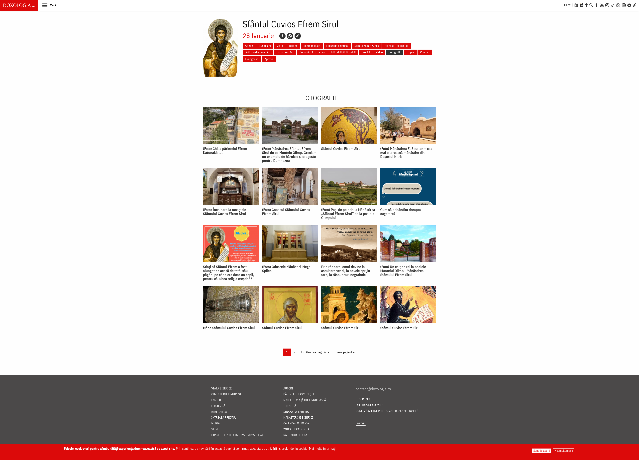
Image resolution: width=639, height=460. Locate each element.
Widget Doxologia (296, 429)
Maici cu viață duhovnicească (304, 400)
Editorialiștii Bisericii (343, 52)
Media (215, 423)
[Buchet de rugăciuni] (586, 5)
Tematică (289, 406)
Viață (280, 46)
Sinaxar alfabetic (296, 412)
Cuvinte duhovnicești (226, 394)
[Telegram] (629, 5)
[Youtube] (601, 5)
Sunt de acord (541, 451)
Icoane (293, 46)
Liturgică (218, 406)
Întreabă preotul (223, 417)
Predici (366, 52)
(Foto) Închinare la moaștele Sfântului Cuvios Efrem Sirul (224, 212)
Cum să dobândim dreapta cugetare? (400, 212)
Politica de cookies (369, 405)
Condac (424, 52)
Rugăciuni (265, 46)
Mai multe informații (322, 448)
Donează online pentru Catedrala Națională (387, 411)
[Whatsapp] (290, 36)
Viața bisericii (221, 388)
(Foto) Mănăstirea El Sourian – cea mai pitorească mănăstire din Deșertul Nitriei (406, 153)
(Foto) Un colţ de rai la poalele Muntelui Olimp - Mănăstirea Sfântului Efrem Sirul (403, 271)
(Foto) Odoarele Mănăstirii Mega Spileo (286, 269)
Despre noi (363, 399)
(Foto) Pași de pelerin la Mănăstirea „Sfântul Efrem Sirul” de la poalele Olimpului (348, 214)
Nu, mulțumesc (564, 451)
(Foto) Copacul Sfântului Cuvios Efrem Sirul (286, 212)
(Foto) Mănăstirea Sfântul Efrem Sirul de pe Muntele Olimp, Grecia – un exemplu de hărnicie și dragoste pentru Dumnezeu (289, 155)
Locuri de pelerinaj (337, 46)
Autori (288, 388)
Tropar (410, 52)
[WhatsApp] (618, 5)
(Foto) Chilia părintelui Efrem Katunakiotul (225, 151)
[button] (49, 5)
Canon (249, 46)
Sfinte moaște (312, 46)
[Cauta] (591, 5)
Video (379, 52)
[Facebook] (596, 5)
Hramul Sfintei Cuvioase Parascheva (237, 435)
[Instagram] (607, 5)
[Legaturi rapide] (635, 5)
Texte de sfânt (285, 52)
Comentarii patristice (312, 52)
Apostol (269, 59)
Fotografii (394, 52)
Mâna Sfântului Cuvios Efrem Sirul (229, 328)
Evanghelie (251, 59)
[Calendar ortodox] (576, 5)
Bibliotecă (219, 412)
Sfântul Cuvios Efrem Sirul (341, 149)
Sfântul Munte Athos (366, 46)
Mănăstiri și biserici (396, 46)
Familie (216, 400)
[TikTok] (612, 5)
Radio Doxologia (295, 435)
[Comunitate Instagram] (623, 5)
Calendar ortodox (296, 423)
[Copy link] (298, 36)
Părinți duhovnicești (298, 394)
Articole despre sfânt (257, 52)
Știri (214, 429)
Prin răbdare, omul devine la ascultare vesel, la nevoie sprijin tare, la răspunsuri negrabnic (345, 271)
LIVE (568, 5)
